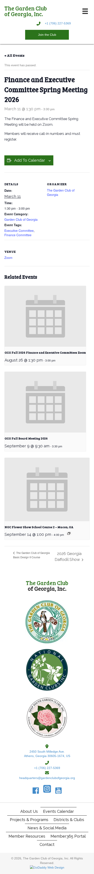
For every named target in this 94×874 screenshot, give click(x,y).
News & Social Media (47, 828)
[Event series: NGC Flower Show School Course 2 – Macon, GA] (68, 533)
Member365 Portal (68, 836)
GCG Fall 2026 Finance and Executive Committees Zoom (45, 352)
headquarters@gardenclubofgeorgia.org (47, 778)
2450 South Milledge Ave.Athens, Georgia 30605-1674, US (47, 754)
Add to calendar (29, 160)
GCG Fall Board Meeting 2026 (26, 438)
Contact (47, 844)
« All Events (14, 55)
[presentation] (45, 316)
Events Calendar (58, 811)
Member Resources (27, 836)
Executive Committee (19, 230)
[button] (47, 34)
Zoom (8, 257)
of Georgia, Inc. (47, 585)
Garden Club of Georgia (21, 219)
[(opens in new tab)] (47, 621)
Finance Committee (17, 235)
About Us (29, 811)
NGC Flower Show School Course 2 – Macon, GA (39, 527)
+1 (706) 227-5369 (58, 23)
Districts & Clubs (69, 819)
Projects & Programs (29, 819)
